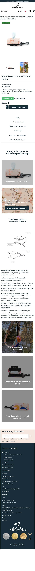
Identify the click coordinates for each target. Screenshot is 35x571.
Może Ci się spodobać (17, 140)
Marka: (4, 84)
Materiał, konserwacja (17, 126)
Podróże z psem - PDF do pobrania (12, 512)
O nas (4, 497)
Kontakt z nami (6, 515)
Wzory (4, 505)
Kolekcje (4, 520)
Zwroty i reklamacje (7, 484)
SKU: (3, 86)
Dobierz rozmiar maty (8, 500)
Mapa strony (5, 491)
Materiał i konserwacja (17, 135)
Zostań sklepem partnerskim (10, 481)
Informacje (17, 131)
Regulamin (5, 478)
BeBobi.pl (8, 84)
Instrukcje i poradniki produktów (11, 489)
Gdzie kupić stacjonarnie (9, 502)
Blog (3, 518)
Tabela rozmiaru (17, 122)
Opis (17, 117)
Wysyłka (4, 473)
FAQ (3, 486)
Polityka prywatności (8, 476)
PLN (21, 11)
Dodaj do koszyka (18, 107)
